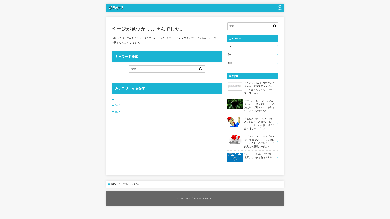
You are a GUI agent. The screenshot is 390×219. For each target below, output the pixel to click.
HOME (113, 184)
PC (117, 99)
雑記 (117, 111)
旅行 (117, 105)
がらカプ (189, 198)
